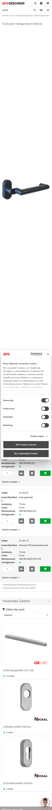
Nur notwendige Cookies (26, 453)
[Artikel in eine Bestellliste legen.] (32, 473)
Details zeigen (37, 436)
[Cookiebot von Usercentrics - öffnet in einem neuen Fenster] (31, 354)
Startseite (5, 16)
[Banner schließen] (48, 354)
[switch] (45, 409)
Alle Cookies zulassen (26, 444)
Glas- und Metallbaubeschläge (21, 16)
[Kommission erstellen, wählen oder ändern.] (21, 473)
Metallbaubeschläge (41, 16)
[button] (45, 802)
